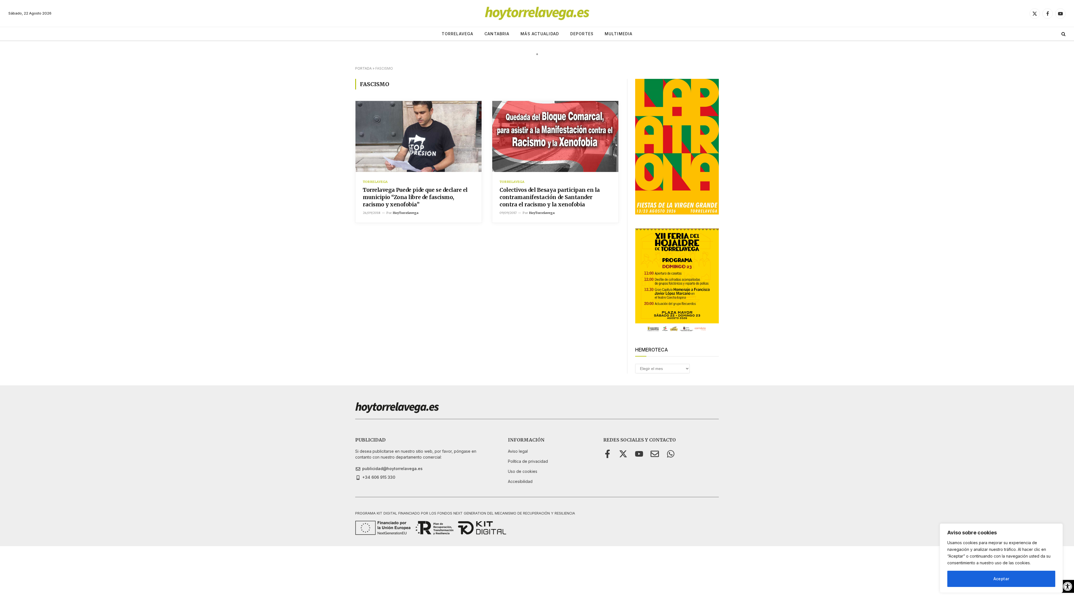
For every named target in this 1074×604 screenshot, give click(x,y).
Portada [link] (363, 68)
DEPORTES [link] (581, 33)
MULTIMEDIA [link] (618, 33)
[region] (1001, 558)
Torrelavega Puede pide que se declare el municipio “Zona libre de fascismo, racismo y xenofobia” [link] (415, 197)
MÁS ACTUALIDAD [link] (539, 33)
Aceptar (1001, 578)
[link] (1067, 586)
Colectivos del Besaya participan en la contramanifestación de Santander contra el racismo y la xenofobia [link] (550, 197)
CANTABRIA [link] (496, 33)
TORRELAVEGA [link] (457, 33)
